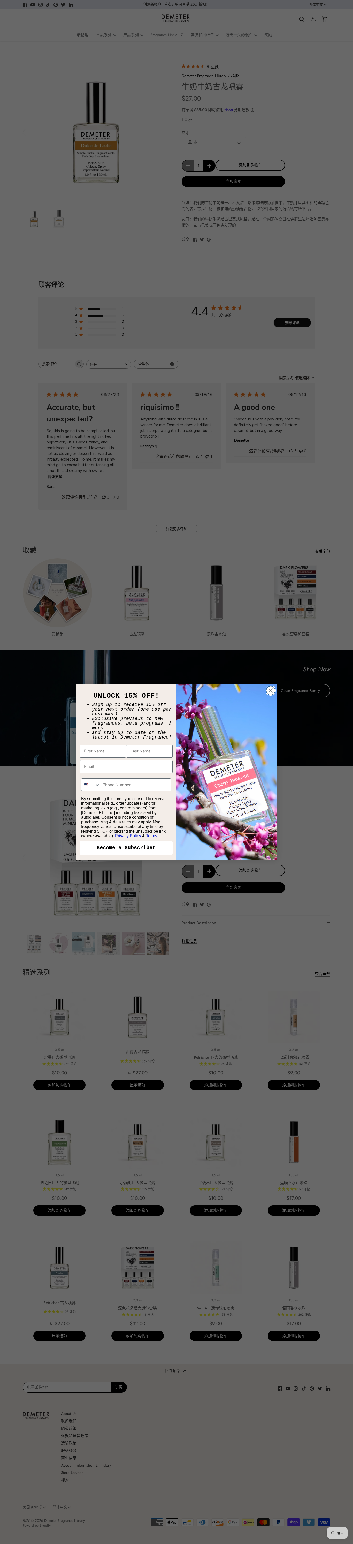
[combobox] (90, 785)
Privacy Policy (128, 836)
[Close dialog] (270, 690)
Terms (151, 836)
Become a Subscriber (126, 848)
